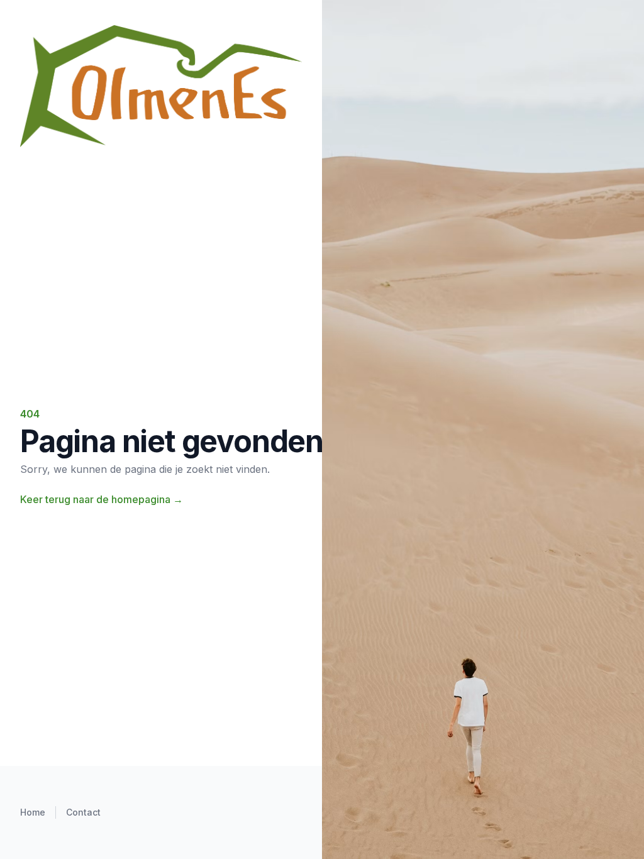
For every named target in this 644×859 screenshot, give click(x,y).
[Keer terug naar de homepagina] (161, 86)
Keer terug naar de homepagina (101, 499)
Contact (83, 812)
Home (32, 812)
